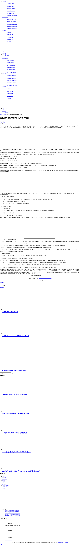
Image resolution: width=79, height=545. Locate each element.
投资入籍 (4, 482)
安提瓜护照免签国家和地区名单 (12, 510)
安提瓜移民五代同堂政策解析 (10, 312)
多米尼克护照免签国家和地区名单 (12, 513)
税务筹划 (4, 484)
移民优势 (4, 476)
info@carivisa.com (8, 540)
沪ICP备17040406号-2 (63, 542)
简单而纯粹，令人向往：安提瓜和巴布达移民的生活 (15, 336)
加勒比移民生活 (5, 485)
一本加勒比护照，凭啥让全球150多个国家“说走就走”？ (16, 452)
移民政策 (4, 480)
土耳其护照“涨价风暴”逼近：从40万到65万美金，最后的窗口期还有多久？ (21, 471)
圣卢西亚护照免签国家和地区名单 (12, 515)
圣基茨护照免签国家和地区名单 (12, 511)
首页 (1, 114)
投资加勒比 (4, 479)
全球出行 (4, 488)
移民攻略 (2, 282)
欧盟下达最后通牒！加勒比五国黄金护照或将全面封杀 (16, 413)
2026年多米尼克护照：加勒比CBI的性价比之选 (14, 394)
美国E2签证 (5, 486)
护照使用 (4, 481)
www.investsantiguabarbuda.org (45, 278)
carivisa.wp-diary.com (46, 275)
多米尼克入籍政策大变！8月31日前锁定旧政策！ (15, 433)
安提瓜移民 (4, 114)
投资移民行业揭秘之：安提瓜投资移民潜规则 (14, 370)
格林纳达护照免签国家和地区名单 (12, 514)
